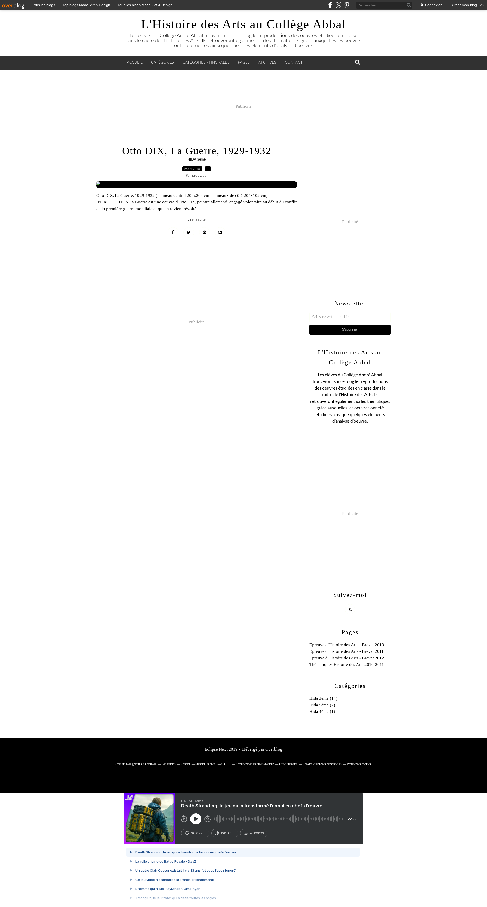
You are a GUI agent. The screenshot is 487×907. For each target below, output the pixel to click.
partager (228, 833)
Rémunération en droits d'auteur (255, 764)
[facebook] (330, 5)
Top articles (169, 764)
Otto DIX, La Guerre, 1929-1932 (196, 150)
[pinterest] (347, 5)
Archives (267, 63)
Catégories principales (206, 63)
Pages (244, 63)
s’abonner (198, 833)
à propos (257, 833)
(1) (322, 711)
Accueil (135, 63)
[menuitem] (134, 63)
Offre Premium (288, 764)
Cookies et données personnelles (322, 764)
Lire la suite (196, 219)
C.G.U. (225, 764)
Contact (294, 63)
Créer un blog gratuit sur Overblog (135, 764)
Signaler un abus (205, 764)
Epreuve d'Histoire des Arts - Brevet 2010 (346, 644)
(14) (323, 698)
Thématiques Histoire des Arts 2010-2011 (346, 664)
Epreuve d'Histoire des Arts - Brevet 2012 (346, 658)
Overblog (273, 749)
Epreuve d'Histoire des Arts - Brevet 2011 (346, 651)
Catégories (162, 63)
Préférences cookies (359, 764)
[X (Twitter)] (338, 5)
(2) (322, 705)
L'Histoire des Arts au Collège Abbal (243, 24)
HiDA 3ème (196, 159)
